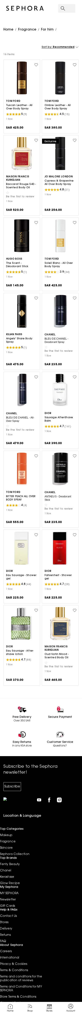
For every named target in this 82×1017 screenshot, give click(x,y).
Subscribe (12, 786)
